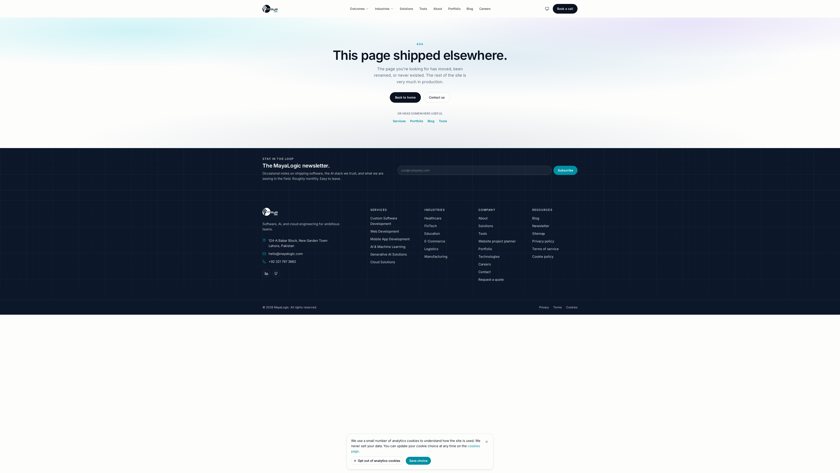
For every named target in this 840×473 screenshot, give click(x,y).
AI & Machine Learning (387, 247)
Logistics (431, 249)
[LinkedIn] (266, 273)
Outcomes (357, 9)
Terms (557, 307)
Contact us (437, 97)
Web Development (384, 231)
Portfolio (454, 9)
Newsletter (540, 226)
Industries (382, 9)
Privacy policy (543, 241)
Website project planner (497, 241)
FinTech (430, 226)
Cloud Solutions (382, 262)
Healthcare (432, 218)
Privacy (544, 307)
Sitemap (538, 233)
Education (432, 233)
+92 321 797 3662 (282, 261)
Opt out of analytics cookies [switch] (379, 460)
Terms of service (545, 249)
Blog (470, 9)
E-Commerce (434, 241)
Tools (423, 9)
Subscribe (565, 170)
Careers (485, 9)
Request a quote (491, 279)
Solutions (406, 9)
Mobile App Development (390, 239)
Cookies (572, 307)
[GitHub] (276, 273)
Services (399, 121)
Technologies (489, 256)
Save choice (418, 460)
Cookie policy (542, 256)
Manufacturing (435, 256)
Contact (484, 272)
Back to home (405, 97)
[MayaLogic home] (282, 212)
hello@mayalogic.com (286, 254)
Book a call (565, 9)
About (437, 9)
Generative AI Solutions (388, 254)
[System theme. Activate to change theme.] (547, 9)
